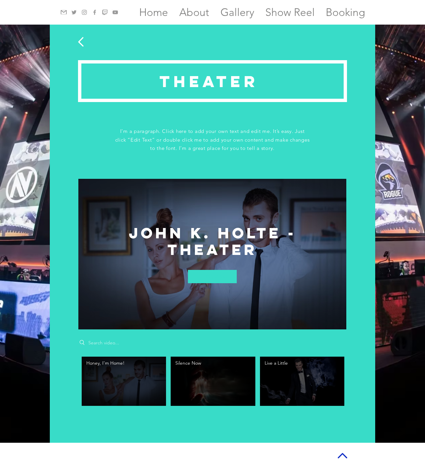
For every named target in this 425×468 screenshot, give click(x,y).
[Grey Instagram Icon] (84, 12)
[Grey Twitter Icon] (74, 12)
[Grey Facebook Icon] (94, 12)
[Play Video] (124, 381)
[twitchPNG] (105, 12)
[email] (63, 12)
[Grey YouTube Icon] (115, 12)
